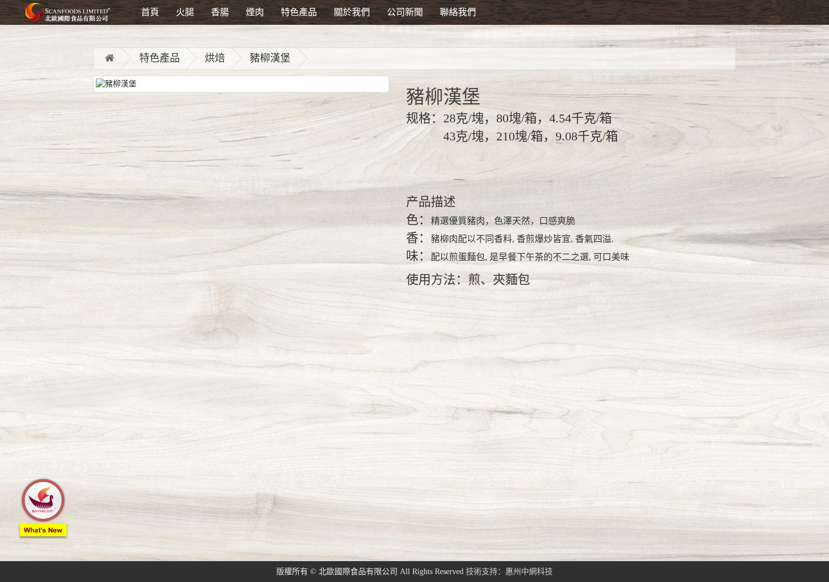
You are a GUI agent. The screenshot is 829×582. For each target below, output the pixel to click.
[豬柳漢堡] (241, 84)
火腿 (185, 12)
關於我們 (352, 12)
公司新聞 (405, 12)
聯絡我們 (458, 12)
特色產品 (299, 12)
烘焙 (215, 58)
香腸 (220, 12)
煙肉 (255, 12)
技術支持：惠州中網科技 (509, 571)
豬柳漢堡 (270, 58)
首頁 (150, 12)
